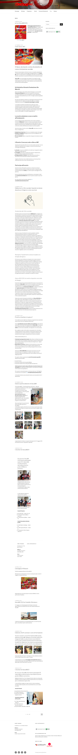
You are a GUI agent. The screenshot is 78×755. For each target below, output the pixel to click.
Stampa (55, 11)
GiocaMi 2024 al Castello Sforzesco (26, 602)
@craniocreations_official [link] (20, 395)
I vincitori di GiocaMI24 (22, 450)
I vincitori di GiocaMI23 (22, 669)
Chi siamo (23, 11)
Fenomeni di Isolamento (43, 11)
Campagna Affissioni (21, 568)
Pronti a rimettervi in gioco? (24, 317)
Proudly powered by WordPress (40, 752)
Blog (51, 11)
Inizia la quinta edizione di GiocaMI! (26, 383)
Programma (29, 11)
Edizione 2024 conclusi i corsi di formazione (28, 633)
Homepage (17, 11)
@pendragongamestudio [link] (20, 394)
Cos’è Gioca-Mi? (20, 46)
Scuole (35, 11)
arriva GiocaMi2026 (21, 23)
